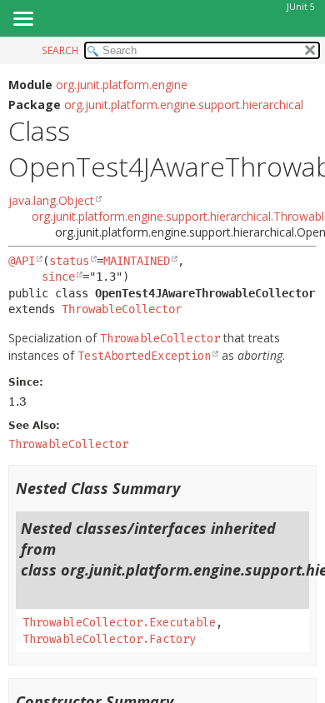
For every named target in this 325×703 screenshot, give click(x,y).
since (58, 276)
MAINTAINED (136, 260)
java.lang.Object (51, 200)
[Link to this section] (191, 488)
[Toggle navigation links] (22, 20)
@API (21, 260)
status (69, 260)
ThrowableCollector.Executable (119, 623)
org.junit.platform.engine (122, 84)
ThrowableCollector (122, 309)
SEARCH (60, 50)
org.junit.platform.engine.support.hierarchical (183, 104)
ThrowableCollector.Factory (109, 639)
